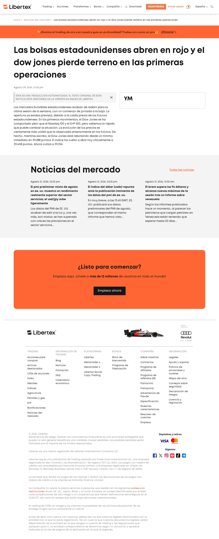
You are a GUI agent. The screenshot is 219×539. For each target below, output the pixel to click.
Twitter (161, 456)
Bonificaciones (36, 408)
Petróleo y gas (36, 398)
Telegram (184, 456)
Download (135, 7)
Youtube (172, 456)
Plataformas (81, 7)
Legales (173, 357)
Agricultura (34, 393)
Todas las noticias (181, 170)
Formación (62, 370)
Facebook (155, 456)
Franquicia (147, 388)
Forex (30, 378)
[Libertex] (17, 6)
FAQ (58, 375)
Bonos (97, 7)
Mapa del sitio (178, 378)
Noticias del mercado (37, 20)
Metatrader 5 (92, 367)
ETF (29, 403)
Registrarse (156, 7)
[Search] (212, 7)
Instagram (166, 456)
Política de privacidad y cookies (177, 370)
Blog (58, 361)
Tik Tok (178, 456)
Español (200, 7)
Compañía (113, 7)
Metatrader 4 (92, 362)
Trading (47, 7)
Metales (32, 383)
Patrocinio (146, 383)
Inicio (17, 20)
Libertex (89, 357)
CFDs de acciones (38, 374)
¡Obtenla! (167, 31)
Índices (31, 388)
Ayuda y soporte (179, 362)
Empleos (145, 422)
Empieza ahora (109, 290)
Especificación (149, 401)
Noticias (61, 365)
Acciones (62, 7)
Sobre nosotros (149, 357)
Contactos (146, 362)
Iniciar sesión (176, 7)
